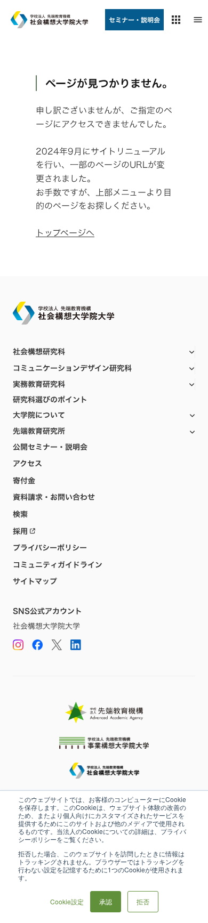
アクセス (27, 463)
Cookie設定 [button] (67, 901)
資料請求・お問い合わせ (54, 497)
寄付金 (24, 480)
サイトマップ (35, 581)
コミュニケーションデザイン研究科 (72, 368)
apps (176, 19)
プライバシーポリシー (50, 548)
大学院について (39, 414)
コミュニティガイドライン (57, 565)
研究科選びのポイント (50, 399)
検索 (20, 514)
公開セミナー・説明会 (50, 447)
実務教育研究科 (39, 384)
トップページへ (65, 232)
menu (198, 19)
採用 (20, 531)
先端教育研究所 (39, 430)
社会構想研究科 (39, 351)
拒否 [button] (143, 901)
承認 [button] (105, 901)
